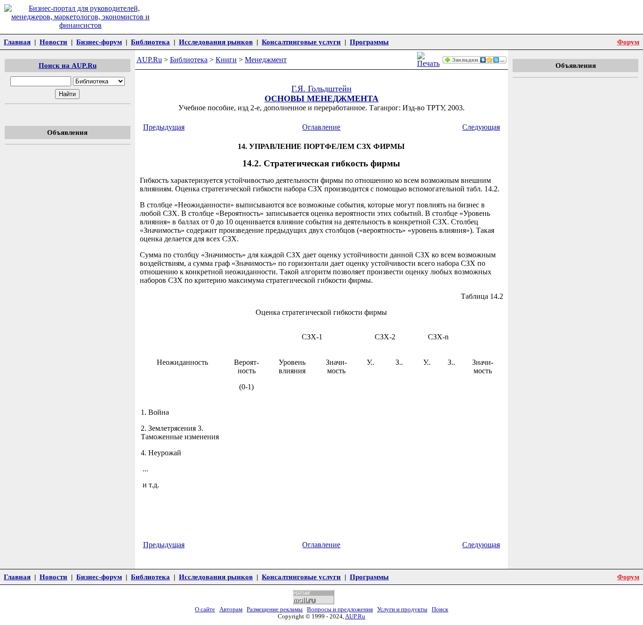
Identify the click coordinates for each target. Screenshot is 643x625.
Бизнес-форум (99, 42)
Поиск (440, 609)
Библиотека (150, 42)
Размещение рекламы (275, 609)
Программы (369, 42)
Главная (17, 42)
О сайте (205, 609)
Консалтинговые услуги (301, 42)
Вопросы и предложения (340, 609)
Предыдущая (164, 127)
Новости (53, 42)
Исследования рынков (216, 42)
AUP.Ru (149, 60)
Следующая (481, 127)
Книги (226, 60)
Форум (628, 42)
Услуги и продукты (402, 609)
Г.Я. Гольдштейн (321, 88)
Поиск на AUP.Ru (67, 65)
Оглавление (321, 127)
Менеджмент (266, 60)
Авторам (230, 609)
